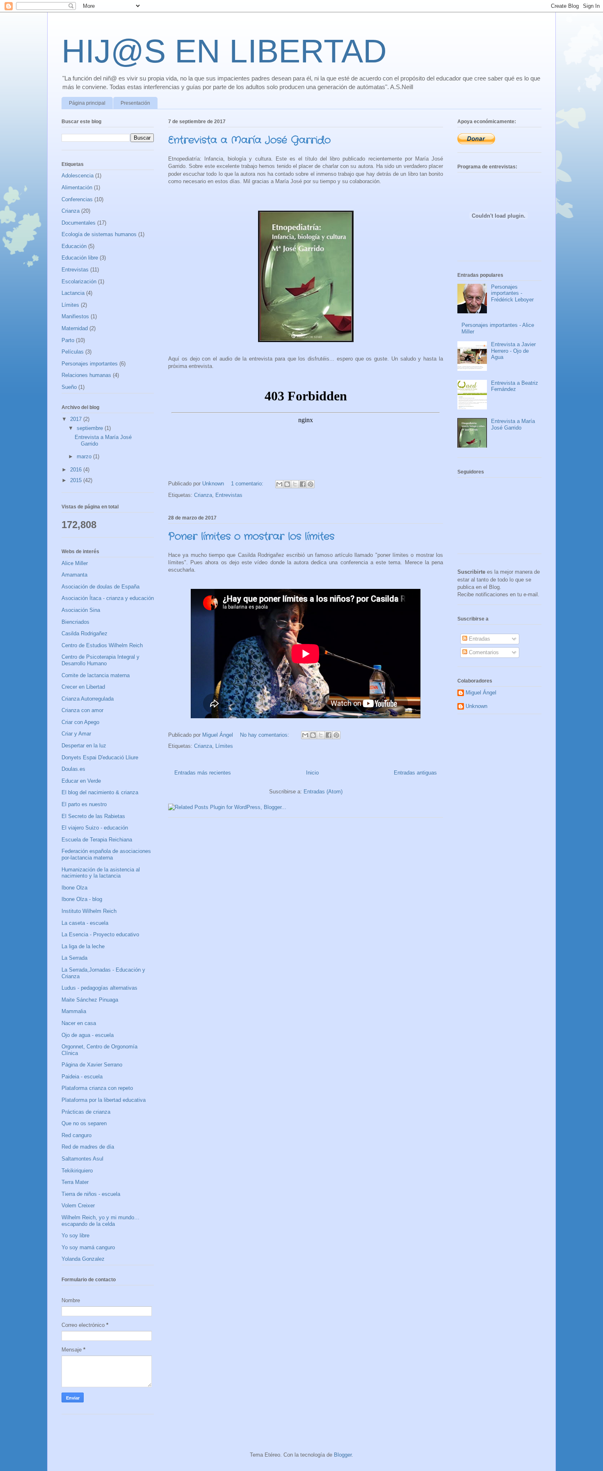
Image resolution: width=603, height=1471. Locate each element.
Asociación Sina (81, 610)
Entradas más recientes (202, 773)
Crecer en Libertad (83, 687)
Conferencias (77, 199)
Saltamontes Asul (82, 1159)
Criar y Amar (76, 734)
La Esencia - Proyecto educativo (100, 934)
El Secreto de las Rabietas (93, 816)
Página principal (87, 103)
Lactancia (73, 293)
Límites (224, 746)
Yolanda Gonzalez (83, 1259)
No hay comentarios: (265, 735)
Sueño (69, 387)
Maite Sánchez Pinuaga (90, 1000)
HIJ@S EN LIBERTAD (224, 51)
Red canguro (76, 1135)
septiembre (91, 428)
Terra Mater (75, 1182)
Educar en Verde (81, 781)
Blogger (343, 1455)
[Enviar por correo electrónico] (279, 484)
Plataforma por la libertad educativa (104, 1100)
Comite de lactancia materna (96, 675)
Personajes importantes (90, 364)
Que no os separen (84, 1123)
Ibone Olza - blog (82, 899)
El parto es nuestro (84, 804)
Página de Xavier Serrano (92, 1065)
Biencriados (75, 622)
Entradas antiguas (415, 773)
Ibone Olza (74, 888)
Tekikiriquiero (77, 1171)
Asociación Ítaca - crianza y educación (108, 598)
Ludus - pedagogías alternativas (99, 988)
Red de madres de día (88, 1147)
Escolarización (79, 281)
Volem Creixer (78, 1205)
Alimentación (77, 187)
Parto (68, 340)
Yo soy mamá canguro (88, 1247)
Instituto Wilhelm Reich (89, 911)
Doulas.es (73, 769)
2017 (76, 419)
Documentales (79, 223)
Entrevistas (228, 495)
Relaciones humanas (86, 375)
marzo (85, 456)
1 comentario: (248, 483)
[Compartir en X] (295, 484)
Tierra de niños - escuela (91, 1194)
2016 (76, 470)
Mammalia (74, 1011)
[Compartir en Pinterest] (310, 484)
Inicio (312, 773)
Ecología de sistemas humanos (99, 234)
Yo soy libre (75, 1235)
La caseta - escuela (85, 923)
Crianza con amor (82, 710)
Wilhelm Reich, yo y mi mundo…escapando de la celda (100, 1220)
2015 (76, 480)
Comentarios (483, 652)
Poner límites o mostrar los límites (251, 537)
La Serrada (74, 958)
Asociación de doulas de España (100, 587)
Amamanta (74, 575)
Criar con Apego (80, 722)
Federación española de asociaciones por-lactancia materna (106, 854)
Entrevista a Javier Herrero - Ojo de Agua (513, 350)
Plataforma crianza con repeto (97, 1088)
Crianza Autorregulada (88, 699)
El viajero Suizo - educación (95, 828)
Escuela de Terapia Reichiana (97, 840)
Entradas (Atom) (323, 791)
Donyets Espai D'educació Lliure (100, 757)
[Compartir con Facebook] (303, 484)
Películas (73, 352)
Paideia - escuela (82, 1076)
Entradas (478, 639)
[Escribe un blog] (287, 484)
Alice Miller (75, 563)
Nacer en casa (79, 1023)
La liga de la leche (83, 946)
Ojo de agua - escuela (88, 1035)
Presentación (135, 103)
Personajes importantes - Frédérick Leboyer (512, 293)
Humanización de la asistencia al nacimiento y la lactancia (101, 873)
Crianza (203, 495)
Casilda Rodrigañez (84, 633)
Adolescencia (78, 175)
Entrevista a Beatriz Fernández (514, 386)
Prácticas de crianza (86, 1112)
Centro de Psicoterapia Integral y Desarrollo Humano (100, 660)
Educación (74, 246)
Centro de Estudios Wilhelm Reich (102, 645)
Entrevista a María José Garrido (249, 140)
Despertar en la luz (84, 745)
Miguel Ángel (481, 693)
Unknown (476, 706)
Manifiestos (75, 316)
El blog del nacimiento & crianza (100, 792)
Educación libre (80, 258)
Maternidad (75, 328)
